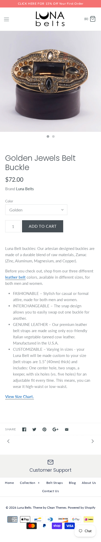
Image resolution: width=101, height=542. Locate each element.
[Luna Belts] (50, 19)
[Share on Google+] (56, 429)
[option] (50, 81)
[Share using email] (67, 429)
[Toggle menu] (6, 18)
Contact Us (50, 491)
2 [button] (53, 137)
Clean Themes (56, 507)
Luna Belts (25, 188)
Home (9, 483)
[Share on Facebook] (24, 429)
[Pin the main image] (44, 429)
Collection (30, 483)
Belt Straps (54, 483)
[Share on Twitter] (34, 429)
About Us (89, 483)
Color (9, 201)
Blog (72, 483)
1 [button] (47, 137)
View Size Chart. (19, 396)
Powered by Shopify (81, 507)
